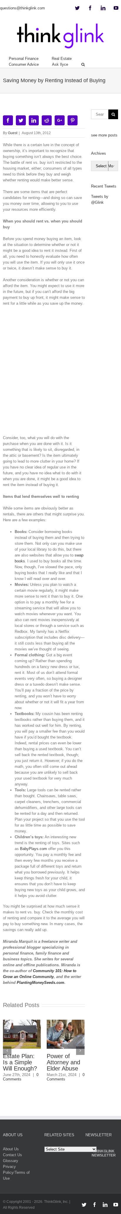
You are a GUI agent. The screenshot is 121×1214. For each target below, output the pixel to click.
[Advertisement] (60, 372)
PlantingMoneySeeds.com (40, 982)
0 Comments (20, 1077)
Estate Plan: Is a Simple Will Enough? (20, 1062)
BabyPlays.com (33, 849)
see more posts (104, 135)
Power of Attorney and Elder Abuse (63, 1062)
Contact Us (12, 1155)
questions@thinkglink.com (22, 8)
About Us (11, 1149)
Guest (12, 133)
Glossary (10, 1161)
